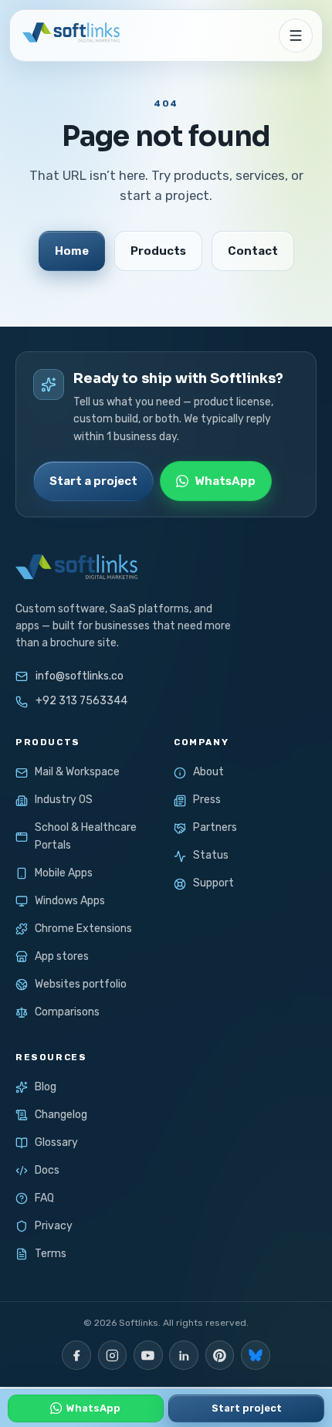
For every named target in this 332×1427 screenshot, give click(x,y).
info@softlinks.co (80, 676)
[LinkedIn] (183, 1355)
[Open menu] (296, 36)
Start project (247, 1408)
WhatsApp (225, 481)
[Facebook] (76, 1355)
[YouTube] (148, 1355)
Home (72, 251)
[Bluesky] (255, 1355)
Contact (253, 251)
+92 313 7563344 (81, 700)
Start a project (93, 481)
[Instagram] (112, 1355)
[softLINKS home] (69, 35)
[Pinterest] (220, 1355)
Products (158, 251)
